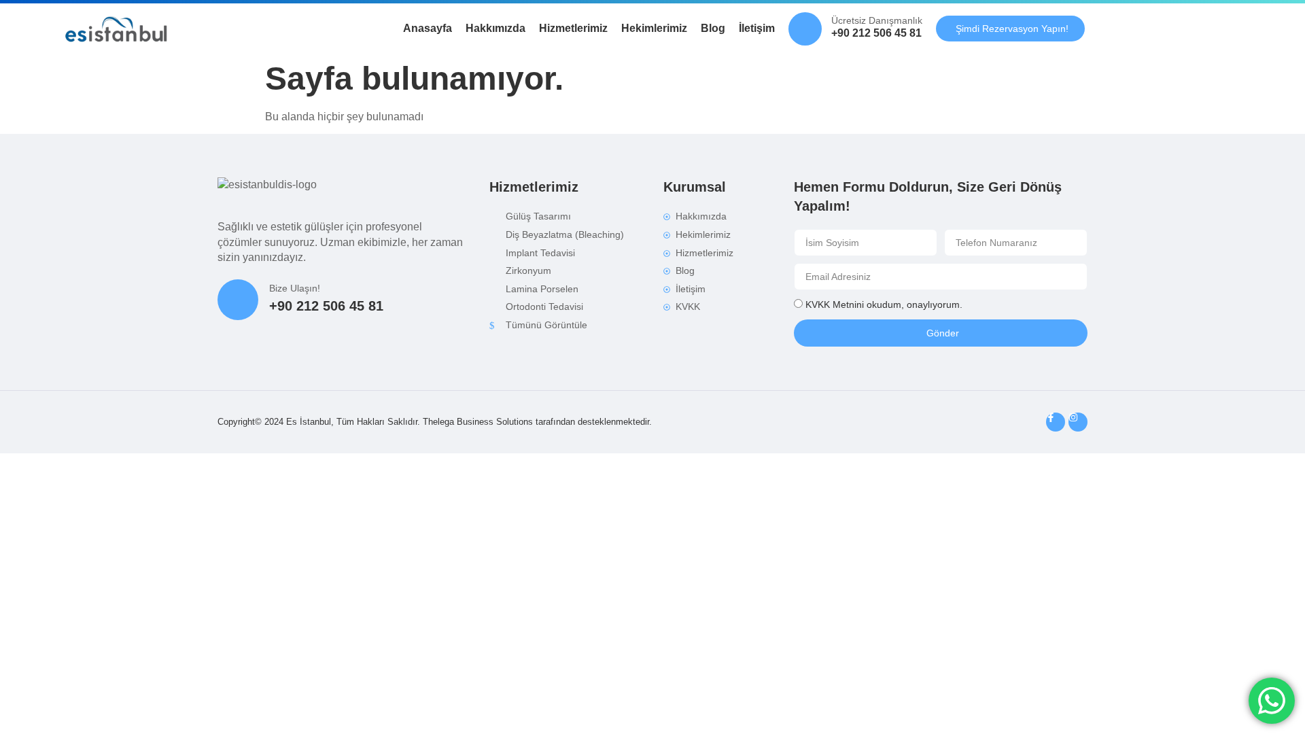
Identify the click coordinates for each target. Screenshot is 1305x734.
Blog (713, 28)
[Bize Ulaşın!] (238, 299)
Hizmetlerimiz (573, 28)
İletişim (757, 28)
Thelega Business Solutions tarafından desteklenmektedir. (537, 422)
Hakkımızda (495, 28)
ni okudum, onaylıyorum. (883, 305)
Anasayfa (427, 28)
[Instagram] (1078, 422)
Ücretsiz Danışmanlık (876, 20)
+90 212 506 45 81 (876, 33)
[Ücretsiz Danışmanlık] (805, 29)
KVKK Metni (830, 305)
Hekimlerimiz (654, 28)
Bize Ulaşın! (294, 288)
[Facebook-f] (1055, 422)
